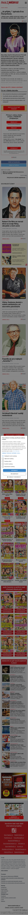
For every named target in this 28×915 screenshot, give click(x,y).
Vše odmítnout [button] (14, 473)
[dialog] (14, 457)
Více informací (16, 451)
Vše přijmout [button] (14, 470)
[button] (14, 453)
